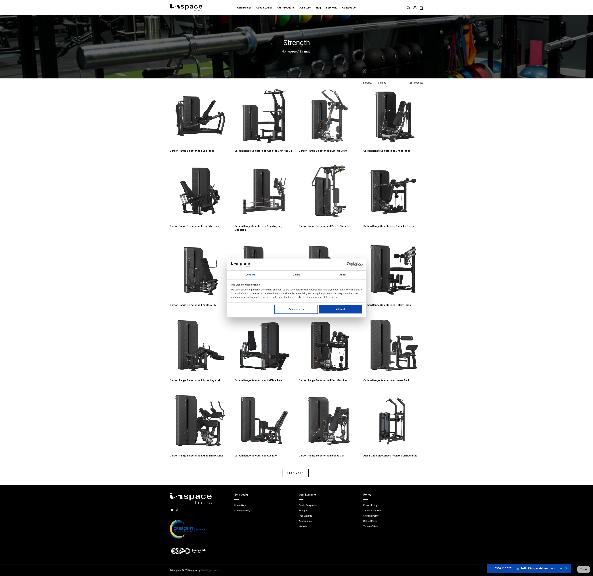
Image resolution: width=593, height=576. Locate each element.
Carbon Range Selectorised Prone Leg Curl (195, 380)
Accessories (305, 521)
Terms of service (372, 510)
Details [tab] (296, 274)
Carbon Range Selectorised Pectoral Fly (193, 305)
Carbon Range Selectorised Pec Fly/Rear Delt (325, 226)
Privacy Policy (370, 505)
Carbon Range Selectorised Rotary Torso (387, 305)
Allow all (340, 309)
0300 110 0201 (504, 568)
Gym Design (244, 7)
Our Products (285, 7)
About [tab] (342, 274)
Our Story (305, 7)
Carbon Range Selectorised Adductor (256, 455)
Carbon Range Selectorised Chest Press (386, 150)
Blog (318, 7)
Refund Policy (370, 521)
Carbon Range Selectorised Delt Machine (323, 380)
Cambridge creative (210, 570)
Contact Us (349, 7)
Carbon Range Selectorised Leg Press (192, 150)
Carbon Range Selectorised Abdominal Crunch (196, 455)
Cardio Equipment (308, 505)
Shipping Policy (371, 515)
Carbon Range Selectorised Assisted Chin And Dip (263, 150)
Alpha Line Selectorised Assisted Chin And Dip (390, 455)
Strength (303, 510)
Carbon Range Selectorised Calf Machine (258, 380)
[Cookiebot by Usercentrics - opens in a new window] (349, 264)
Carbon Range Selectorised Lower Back (386, 380)
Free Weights (305, 515)
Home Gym (240, 505)
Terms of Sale (370, 526)
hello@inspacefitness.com (538, 568)
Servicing (331, 7)
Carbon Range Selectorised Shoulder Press (388, 226)
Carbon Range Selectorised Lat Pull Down (323, 150)
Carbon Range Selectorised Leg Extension (194, 226)
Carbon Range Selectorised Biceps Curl (322, 455)
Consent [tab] (250, 274)
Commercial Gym (243, 510)
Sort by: (367, 82)
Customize (294, 309)
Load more (295, 473)
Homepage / (290, 51)
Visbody (303, 526)
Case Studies (264, 7)
